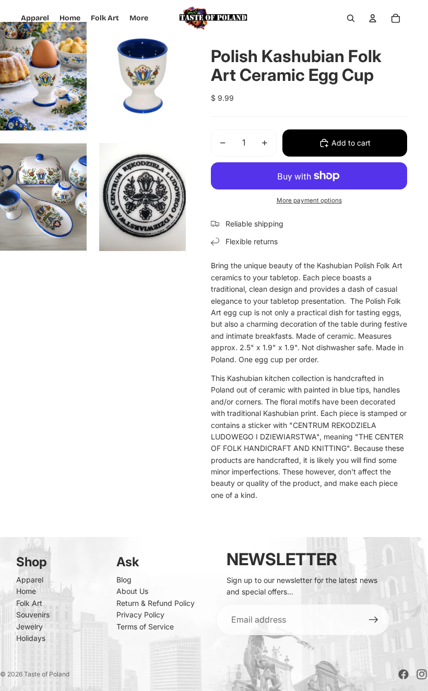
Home (26, 591)
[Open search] (350, 18)
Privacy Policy (140, 614)
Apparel (29, 579)
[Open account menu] (372, 18)
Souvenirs (33, 614)
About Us (132, 591)
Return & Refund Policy (155, 603)
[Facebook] (403, 674)
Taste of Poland (46, 674)
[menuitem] (138, 18)
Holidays (30, 638)
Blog (124, 579)
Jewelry (29, 626)
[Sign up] (374, 620)
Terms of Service (145, 626)
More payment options (309, 200)
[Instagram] (421, 674)
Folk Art (29, 603)
